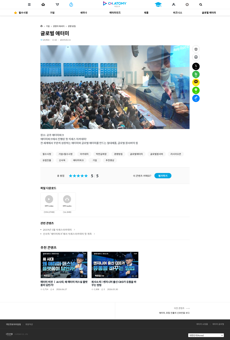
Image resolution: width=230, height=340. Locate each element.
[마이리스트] (173, 4)
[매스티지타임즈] (71, 5)
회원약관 (29, 324)
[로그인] (187, 5)
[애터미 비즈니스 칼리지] (158, 5)
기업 (48, 26)
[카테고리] (29, 5)
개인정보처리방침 (13, 324)
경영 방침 (72, 26)
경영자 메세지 (59, 26)
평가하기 (162, 176)
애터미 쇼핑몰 (202, 324)
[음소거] (61, 125)
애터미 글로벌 (218, 324)
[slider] (115, 122)
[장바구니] (57, 5)
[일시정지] (45, 125)
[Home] (43, 5)
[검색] (200, 5)
